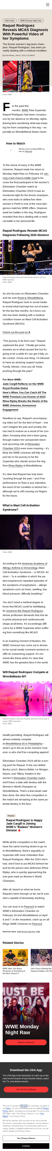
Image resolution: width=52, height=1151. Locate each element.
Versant (24, 1106)
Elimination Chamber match (29, 778)
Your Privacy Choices (26, 1138)
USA (6, 4)
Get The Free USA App (26, 1089)
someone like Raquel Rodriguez (24, 610)
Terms (8, 1108)
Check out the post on (16, 332)
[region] (26, 1124)
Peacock (28, 151)
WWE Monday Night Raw (26, 932)
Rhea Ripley (15, 465)
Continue (26, 1146)
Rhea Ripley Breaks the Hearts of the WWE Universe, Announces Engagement (25, 405)
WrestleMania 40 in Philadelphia (23, 743)
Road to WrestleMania (30, 297)
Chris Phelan (9, 55)
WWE (25, 110)
